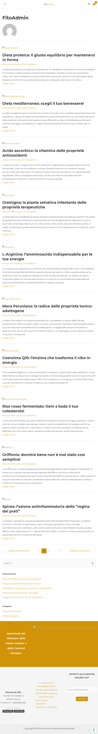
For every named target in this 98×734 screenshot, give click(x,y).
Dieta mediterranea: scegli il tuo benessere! (43, 103)
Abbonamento (46, 697)
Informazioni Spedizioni (42, 702)
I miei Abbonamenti (46, 686)
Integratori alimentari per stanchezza (21, 583)
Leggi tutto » (8, 83)
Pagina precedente (17, 550)
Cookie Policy (19, 711)
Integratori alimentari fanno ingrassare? (22, 597)
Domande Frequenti (46, 693)
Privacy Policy (7, 711)
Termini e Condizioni (46, 707)
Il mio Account (46, 683)
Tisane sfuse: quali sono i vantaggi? (20, 593)
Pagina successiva (81, 550)
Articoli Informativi (11, 64)
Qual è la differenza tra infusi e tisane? (21, 579)
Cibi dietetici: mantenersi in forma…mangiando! (26, 588)
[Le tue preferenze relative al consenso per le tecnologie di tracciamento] (94, 730)
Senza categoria (10, 616)
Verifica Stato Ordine (46, 690)
